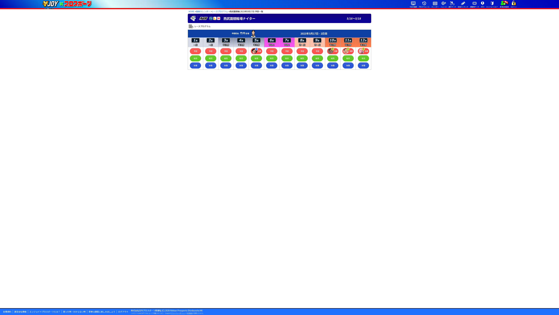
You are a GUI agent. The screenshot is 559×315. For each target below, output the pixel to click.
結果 (195, 58)
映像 (195, 65)
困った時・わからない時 (74, 311)
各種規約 (7, 311)
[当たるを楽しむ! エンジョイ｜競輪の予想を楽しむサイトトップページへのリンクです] (67, 4)
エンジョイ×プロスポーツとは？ (45, 311)
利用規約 (190, 313)
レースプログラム (220, 11)
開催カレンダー (203, 11)
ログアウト (123, 311)
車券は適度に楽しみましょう (102, 311)
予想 (195, 51)
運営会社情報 (20, 311)
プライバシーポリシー (178, 313)
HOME (191, 11)
